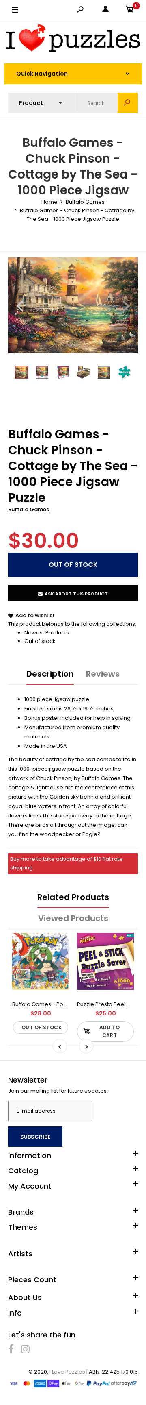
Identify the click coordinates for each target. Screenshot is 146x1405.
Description (50, 674)
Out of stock (40, 641)
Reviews (103, 674)
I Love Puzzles (67, 1372)
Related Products (73, 897)
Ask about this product (76, 593)
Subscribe (35, 1137)
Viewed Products (73, 918)
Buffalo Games (28, 509)
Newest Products (46, 632)
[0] (130, 10)
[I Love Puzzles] (73, 39)
